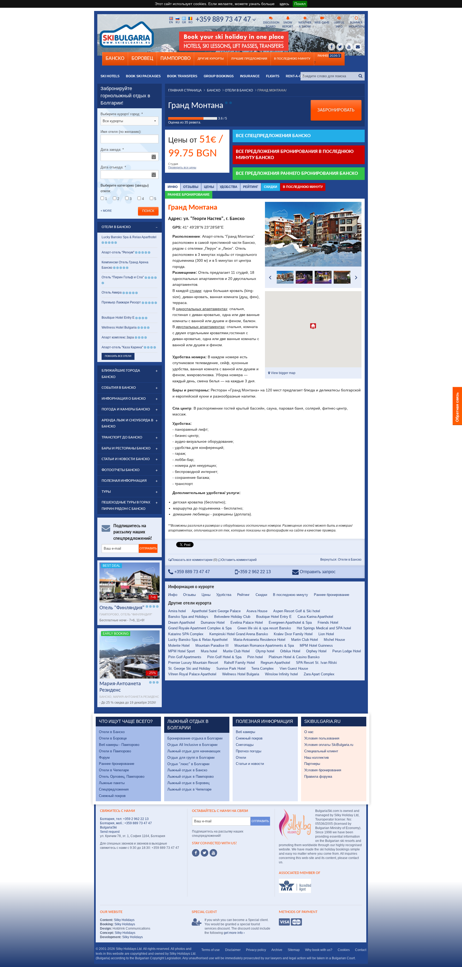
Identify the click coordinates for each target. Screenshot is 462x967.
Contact (360, 949)
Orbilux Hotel (290, 651)
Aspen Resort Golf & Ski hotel (296, 611)
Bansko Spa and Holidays (188, 617)
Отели (241, 758)
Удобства (228, 187)
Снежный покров (112, 796)
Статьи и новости (250, 764)
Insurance (250, 76)
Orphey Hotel (316, 651)
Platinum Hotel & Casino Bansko (294, 657)
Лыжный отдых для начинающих (194, 751)
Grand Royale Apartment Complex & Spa (200, 628)
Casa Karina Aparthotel (315, 617)
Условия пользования (321, 738)
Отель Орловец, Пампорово (121, 777)
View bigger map (282, 373)
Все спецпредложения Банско (273, 135)
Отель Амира (112, 292)
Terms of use (210, 949)
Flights (272, 76)
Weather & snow (304, 24)
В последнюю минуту (303, 187)
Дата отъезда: (113, 167)
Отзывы (190, 187)
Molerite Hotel (179, 646)
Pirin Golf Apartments (184, 657)
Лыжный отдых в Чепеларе (189, 789)
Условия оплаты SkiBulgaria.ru (328, 745)
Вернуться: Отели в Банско (340, 559)
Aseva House (257, 611)
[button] (313, 326)
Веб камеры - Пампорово (119, 745)
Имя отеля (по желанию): (121, 132)
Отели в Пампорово (115, 751)
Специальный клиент (321, 751)
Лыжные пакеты (112, 783)
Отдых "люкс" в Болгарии (188, 764)
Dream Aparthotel (181, 623)
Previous (270, 234)
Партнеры (312, 764)
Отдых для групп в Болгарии (190, 758)
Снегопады (244, 745)
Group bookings (219, 76)
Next (356, 234)
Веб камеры (245, 732)
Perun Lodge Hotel (346, 651)
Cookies (344, 949)
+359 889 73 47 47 (224, 20)
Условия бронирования (322, 770)
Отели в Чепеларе (114, 770)
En (171, 22)
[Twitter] (204, 853)
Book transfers (182, 76)
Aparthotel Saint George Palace (216, 611)
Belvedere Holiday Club (232, 617)
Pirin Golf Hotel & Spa (224, 657)
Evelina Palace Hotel (246, 623)
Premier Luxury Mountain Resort (193, 663)
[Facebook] (195, 853)
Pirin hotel (255, 657)
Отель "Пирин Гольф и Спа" (123, 277)
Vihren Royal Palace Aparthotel (192, 674)
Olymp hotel (265, 651)
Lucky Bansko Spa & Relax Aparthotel (198, 640)
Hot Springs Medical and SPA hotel (324, 628)
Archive (276, 949)
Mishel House (334, 640)
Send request (110, 831)
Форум (104, 758)
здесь (284, 4)
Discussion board (271, 24)
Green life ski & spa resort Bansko (264, 628)
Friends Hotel (328, 623)
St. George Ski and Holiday (189, 669)
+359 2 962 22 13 (254, 571)
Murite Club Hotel (236, 651)
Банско (115, 58)
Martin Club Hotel (304, 640)
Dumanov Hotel (213, 623)
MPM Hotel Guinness (316, 646)
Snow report (287, 24)
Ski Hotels (110, 76)
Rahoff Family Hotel (239, 663)
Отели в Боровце (113, 738)
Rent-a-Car (296, 76)
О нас (309, 732)
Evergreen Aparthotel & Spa (290, 623)
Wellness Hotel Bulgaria (240, 674)
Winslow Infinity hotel (281, 674)
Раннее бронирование (189, 195)
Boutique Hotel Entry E (274, 617)
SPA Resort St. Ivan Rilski (316, 663)
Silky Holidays (123, 920)
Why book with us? (318, 949)
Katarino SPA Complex (185, 634)
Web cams (321, 22)
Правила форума (318, 777)
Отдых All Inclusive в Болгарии (192, 745)
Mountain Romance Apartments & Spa (264, 646)
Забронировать (336, 110)
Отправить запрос (317, 571)
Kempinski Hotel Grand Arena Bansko (238, 634)
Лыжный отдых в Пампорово (190, 777)
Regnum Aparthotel (275, 663)
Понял (300, 4)
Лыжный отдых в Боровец (188, 783)
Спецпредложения (114, 789)
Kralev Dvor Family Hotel (293, 634)
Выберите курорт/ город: (122, 114)
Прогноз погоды (248, 751)
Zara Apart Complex (319, 674)
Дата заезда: (112, 150)
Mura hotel (209, 651)
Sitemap (294, 949)
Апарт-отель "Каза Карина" (122, 347)
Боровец (142, 58)
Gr (184, 22)
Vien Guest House (294, 669)
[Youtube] (213, 853)
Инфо (173, 187)
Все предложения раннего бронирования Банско (297, 173)
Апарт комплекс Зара (118, 337)
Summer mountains (357, 24)
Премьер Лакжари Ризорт (121, 302)
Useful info (339, 24)
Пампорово (175, 58)
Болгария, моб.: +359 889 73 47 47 (126, 823)
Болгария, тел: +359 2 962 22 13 (124, 818)
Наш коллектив (316, 758)
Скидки (270, 187)
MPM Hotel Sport (181, 651)
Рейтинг (250, 187)
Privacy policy (256, 949)
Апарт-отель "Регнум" (118, 252)
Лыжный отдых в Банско (187, 770)
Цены (209, 187)
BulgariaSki (108, 827)
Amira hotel (177, 611)
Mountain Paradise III (212, 646)
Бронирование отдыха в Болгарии (194, 738)
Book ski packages (143, 76)
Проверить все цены (182, 167)
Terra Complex (262, 669)
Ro (190, 22)
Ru (178, 22)
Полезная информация (124, 481)
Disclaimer (233, 949)
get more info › (234, 932)
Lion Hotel (326, 634)
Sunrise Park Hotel (230, 669)
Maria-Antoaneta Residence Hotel (259, 640)
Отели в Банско (112, 732)
